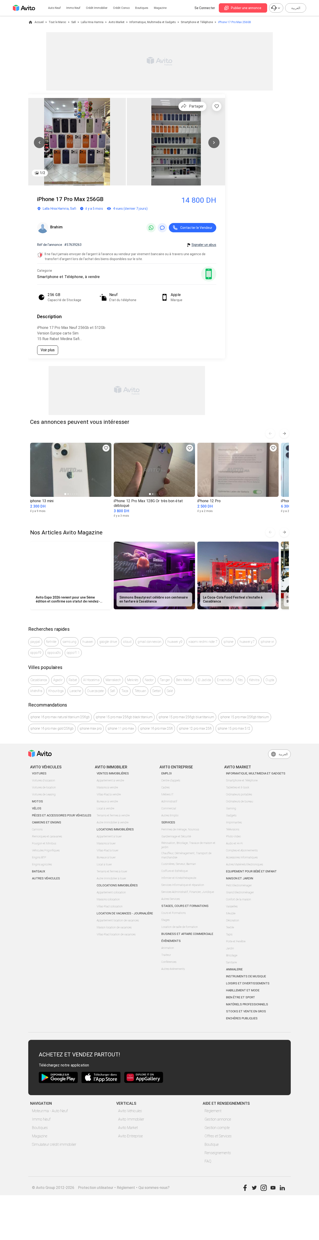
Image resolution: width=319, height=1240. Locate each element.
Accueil (39, 22)
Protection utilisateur (95, 1187)
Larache (75, 691)
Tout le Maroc (57, 22)
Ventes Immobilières (113, 773)
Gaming (231, 808)
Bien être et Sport (240, 997)
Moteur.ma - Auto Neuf (50, 1111)
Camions (37, 829)
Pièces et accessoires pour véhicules (61, 815)
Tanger (165, 680)
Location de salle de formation (179, 927)
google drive (108, 642)
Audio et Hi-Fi (234, 843)
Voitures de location (44, 787)
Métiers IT (167, 794)
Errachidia (224, 680)
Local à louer (104, 864)
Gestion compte (217, 1127)
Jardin (230, 948)
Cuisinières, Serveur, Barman (178, 864)
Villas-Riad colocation (110, 906)
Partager (196, 106)
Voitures (39, 773)
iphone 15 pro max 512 (234, 728)
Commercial (168, 808)
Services (168, 822)
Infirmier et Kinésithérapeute (178, 878)
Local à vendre (105, 808)
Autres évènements (173, 969)
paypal (35, 642)
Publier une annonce (246, 8)
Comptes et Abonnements (242, 850)
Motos (37, 801)
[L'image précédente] (39, 142)
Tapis (229, 934)
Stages (165, 920)
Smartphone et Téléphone (197, 22)
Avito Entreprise (130, 1136)
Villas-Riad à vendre (109, 794)
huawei (87, 642)
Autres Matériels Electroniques (244, 864)
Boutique (212, 1144)
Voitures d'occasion (43, 780)
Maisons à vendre (107, 787)
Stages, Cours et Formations (185, 906)
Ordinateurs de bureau (239, 801)
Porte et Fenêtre (235, 941)
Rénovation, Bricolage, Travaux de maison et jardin (188, 845)
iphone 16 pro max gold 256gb (52, 728)
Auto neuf (54, 8)
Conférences (168, 962)
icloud (127, 642)
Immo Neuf (41, 1119)
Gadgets (231, 815)
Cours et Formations (173, 913)
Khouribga (56, 691)
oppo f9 (35, 653)
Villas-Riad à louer (107, 850)
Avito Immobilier (131, 1119)
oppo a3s (54, 653)
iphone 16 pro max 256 (156, 728)
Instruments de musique (246, 976)
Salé (170, 691)
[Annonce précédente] (270, 433)
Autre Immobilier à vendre (112, 822)
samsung (70, 642)
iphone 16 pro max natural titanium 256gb (60, 717)
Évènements (171, 941)
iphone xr (267, 642)
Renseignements (218, 1153)
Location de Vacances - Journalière (125, 913)
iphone (228, 642)
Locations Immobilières (115, 829)
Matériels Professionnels (247, 1004)
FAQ (208, 1161)
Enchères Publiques (242, 1018)
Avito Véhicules (130, 1111)
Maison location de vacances (114, 927)
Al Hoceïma (91, 680)
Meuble (230, 913)
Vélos (36, 808)
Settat (156, 691)
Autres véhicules (46, 878)
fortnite (51, 642)
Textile (230, 927)
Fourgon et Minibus (44, 843)
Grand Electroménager (240, 892)
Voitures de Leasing (44, 794)
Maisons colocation (108, 899)
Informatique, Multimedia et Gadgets (152, 22)
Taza (124, 691)
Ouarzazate (95, 691)
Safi (73, 22)
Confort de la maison (238, 899)
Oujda (270, 680)
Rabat (73, 680)
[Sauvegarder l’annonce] (216, 106)
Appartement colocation (111, 892)
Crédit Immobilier (96, 8)
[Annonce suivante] (284, 433)
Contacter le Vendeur (196, 228)
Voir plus (48, 350)
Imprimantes (234, 822)
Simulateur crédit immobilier (54, 1144)
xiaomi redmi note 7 (202, 642)
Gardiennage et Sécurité (176, 836)
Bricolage (231, 955)
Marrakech (113, 680)
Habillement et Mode (242, 990)
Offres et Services (218, 1136)
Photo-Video (233, 836)
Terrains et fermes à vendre (113, 815)
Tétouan (140, 691)
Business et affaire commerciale (187, 934)
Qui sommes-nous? (154, 1187)
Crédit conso (121, 8)
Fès (240, 680)
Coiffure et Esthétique (174, 871)
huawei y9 (174, 642)
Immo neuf (73, 8)
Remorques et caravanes (47, 836)
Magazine (160, 8)
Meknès (133, 680)
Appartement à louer (109, 836)
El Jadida (204, 680)
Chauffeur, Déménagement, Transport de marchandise (186, 855)
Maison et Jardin (239, 878)
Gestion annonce (218, 1119)
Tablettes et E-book (237, 787)
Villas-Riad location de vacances (116, 934)
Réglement (126, 1187)
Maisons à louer (106, 843)
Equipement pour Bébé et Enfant (251, 871)
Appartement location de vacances (118, 920)
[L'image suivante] (214, 142)
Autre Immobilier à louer (111, 878)
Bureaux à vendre (107, 801)
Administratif (169, 801)
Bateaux (38, 871)
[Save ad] (106, 448)
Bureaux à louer (106, 857)
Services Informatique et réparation (182, 885)
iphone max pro (91, 728)
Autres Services (170, 899)
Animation (167, 948)
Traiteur (166, 955)
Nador (149, 680)
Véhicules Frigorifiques (46, 850)
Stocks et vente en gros (246, 1011)
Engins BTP (39, 857)
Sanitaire (231, 962)
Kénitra (254, 680)
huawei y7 (247, 642)
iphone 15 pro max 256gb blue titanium (186, 717)
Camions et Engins (46, 822)
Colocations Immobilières (117, 885)
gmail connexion (149, 642)
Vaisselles (231, 906)
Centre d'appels (170, 780)
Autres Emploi (169, 815)
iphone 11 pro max (121, 728)
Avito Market (116, 22)
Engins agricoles (42, 864)
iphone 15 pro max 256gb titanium (244, 717)
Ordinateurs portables (239, 794)
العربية (295, 8)
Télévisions (232, 829)
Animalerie (234, 969)
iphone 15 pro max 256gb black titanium (124, 717)
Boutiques (141, 8)
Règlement (213, 1111)
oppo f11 (73, 653)
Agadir (58, 680)
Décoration (232, 920)
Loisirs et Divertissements (247, 983)
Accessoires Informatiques (242, 857)
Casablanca (38, 680)
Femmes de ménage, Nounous (180, 829)
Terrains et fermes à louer (112, 871)
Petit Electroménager (239, 885)
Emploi (166, 773)
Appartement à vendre (110, 780)
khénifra (36, 691)
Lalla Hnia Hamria (92, 22)
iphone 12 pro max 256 (195, 728)
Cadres (165, 787)
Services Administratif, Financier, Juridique (187, 892)
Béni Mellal (184, 680)
